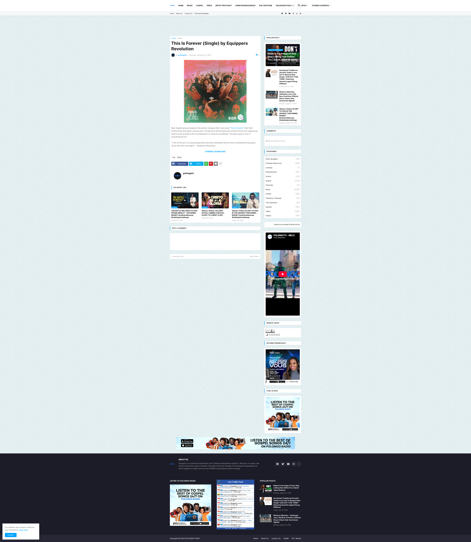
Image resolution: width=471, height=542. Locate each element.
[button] (293, 5)
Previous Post (178, 256)
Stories (283, 194)
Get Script (228, 528)
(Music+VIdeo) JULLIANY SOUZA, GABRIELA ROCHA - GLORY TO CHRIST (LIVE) (213, 213)
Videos (283, 216)
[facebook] (282, 13)
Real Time (235, 528)
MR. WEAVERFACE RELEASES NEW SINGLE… (231, 512)
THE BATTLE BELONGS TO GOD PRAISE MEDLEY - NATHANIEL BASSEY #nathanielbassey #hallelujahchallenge (184, 214)
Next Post (254, 256)
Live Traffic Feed (235, 482)
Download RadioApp (202, 13)
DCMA (286, 538)
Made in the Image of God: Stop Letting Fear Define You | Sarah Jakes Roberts (286, 487)
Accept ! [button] (10, 535)
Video (209, 5)
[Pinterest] (211, 164)
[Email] (216, 164)
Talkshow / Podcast (283, 198)
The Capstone (265, 5)
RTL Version (296, 538)
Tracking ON (242, 528)
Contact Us (188, 13)
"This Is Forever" (236, 128)
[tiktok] (300, 13)
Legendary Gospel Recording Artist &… (233, 486)
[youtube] (289, 13)
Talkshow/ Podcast (285, 5)
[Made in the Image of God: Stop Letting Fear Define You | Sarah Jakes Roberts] (266, 488)
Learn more (23, 530)
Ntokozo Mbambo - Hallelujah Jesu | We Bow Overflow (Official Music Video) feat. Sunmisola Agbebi (288, 96)
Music (190, 5)
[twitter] (286, 13)
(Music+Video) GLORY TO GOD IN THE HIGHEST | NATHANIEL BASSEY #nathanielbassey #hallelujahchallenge (245, 214)
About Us (179, 13)
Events (283, 176)
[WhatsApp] (206, 164)
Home (180, 5)
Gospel (199, 5)
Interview (283, 185)
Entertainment (283, 172)
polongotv (188, 173)
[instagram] (293, 13)
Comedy (283, 168)
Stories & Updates (320, 5)
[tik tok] (299, 464)
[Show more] (220, 164)
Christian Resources (245, 5)
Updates (302, 5)
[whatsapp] (297, 13)
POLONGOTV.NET (224, 496)
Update (283, 207)
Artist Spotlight (223, 5)
